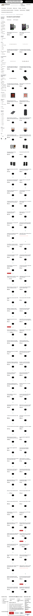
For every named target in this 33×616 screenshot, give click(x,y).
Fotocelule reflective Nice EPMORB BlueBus (11, 152)
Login (3, 600)
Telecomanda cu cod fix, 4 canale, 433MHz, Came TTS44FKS (12, 277)
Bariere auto (15, 8)
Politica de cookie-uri (26, 609)
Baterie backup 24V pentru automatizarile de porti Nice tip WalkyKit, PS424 (12, 437)
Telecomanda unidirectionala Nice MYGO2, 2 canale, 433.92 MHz (25, 118)
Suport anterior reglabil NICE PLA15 (12, 448)
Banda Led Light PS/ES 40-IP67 (25, 501)
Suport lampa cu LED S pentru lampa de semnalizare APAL (12, 469)
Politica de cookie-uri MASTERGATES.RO (18, 608)
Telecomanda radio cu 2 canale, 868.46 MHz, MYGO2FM (12, 480)
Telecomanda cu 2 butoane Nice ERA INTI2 (25, 84)
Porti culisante (9, 8)
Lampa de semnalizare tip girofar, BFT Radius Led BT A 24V (12, 234)
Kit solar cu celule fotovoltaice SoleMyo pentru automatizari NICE (25, 362)
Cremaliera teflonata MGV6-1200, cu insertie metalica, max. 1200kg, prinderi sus (25, 67)
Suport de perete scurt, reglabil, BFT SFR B (12, 352)
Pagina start (3, 14)
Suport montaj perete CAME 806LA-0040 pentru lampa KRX (12, 577)
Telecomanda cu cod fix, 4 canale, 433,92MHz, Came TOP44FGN (25, 566)
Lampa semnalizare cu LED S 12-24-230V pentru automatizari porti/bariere (12, 202)
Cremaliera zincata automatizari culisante (25, 244)
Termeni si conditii (26, 605)
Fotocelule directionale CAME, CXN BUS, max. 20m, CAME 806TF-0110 (25, 309)
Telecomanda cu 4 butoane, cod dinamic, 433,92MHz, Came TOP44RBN (12, 287)
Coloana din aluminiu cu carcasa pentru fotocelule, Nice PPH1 (25, 352)
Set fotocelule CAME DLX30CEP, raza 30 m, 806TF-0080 (25, 287)
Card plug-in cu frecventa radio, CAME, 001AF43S (25, 277)
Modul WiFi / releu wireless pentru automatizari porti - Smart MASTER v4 (13, 566)
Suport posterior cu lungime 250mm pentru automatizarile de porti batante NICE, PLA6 (25, 459)
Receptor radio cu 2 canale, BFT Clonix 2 (25, 180)
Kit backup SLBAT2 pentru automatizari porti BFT (11, 373)
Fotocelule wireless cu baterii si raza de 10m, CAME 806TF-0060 (12, 362)
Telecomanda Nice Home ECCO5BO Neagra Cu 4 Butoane (12, 101)
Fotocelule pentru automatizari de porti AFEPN (25, 191)
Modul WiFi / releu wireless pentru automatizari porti (25, 234)
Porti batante (3, 8)
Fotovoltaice (16, 10)
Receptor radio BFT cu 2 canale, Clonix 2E (25, 384)
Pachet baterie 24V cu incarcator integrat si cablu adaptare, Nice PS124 (25, 534)
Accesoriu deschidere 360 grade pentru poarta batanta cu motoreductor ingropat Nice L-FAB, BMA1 (12, 545)
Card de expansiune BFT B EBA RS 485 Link (25, 512)
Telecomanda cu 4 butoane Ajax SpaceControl (25, 330)
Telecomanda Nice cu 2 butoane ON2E (12, 555)
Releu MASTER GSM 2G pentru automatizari (12, 33)
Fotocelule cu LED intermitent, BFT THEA (25, 416)
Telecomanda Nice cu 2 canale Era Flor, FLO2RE (25, 202)
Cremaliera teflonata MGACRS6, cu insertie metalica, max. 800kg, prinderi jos (13, 50)
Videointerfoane (22, 10)
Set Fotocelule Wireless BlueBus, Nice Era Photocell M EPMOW (12, 180)
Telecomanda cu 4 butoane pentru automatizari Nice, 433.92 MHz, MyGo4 (12, 118)
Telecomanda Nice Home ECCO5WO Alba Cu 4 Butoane (25, 101)
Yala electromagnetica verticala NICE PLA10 (12, 405)
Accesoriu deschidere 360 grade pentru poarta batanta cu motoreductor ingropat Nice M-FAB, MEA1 (25, 394)
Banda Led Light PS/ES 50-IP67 (12, 501)
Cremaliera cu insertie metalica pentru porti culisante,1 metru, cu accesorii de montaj (12, 244)
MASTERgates (6, 611)
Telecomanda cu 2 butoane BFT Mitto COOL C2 (25, 212)
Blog (11, 600)
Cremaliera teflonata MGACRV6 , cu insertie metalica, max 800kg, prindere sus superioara (25, 50)
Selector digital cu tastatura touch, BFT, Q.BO (11, 394)
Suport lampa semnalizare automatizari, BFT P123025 (24, 448)
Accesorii (27, 10)
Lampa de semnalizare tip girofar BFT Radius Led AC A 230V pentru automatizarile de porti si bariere (25, 223)
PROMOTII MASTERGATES (16, 2)
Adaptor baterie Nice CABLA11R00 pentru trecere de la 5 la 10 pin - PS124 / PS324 (13, 534)
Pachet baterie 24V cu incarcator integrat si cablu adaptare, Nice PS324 (25, 523)
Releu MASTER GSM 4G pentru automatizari (25, 33)
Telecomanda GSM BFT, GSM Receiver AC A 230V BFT (24, 373)
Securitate (24, 8)
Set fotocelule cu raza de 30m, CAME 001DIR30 (12, 512)
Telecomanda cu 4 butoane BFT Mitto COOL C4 (12, 223)
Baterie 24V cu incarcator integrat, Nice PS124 (25, 427)
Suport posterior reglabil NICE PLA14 (25, 437)
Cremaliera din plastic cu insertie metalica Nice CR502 (25, 480)
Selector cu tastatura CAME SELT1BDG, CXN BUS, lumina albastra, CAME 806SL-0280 (12, 309)
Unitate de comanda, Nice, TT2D (12, 415)
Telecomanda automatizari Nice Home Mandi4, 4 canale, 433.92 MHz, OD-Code (12, 587)
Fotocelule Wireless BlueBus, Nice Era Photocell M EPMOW (25, 169)
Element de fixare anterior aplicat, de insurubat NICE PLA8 (13, 459)
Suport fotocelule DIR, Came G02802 (12, 319)
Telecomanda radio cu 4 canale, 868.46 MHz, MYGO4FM (12, 523)
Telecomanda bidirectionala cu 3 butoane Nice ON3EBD (25, 555)
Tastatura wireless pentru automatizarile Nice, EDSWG (24, 341)
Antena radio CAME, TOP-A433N (25, 297)
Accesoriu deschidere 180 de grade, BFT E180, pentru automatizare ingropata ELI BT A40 (25, 545)
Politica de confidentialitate (28, 607)
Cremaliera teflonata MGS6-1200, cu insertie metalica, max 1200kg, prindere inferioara (12, 84)
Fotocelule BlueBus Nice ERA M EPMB (12, 169)
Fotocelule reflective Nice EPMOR (13, 426)
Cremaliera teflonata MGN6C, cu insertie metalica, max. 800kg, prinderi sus (12, 67)
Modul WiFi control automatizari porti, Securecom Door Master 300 (25, 319)
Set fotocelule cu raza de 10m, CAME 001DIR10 (12, 266)
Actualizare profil (5, 601)
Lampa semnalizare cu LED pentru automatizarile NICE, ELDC (13, 135)
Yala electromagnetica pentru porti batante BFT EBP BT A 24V (12, 384)
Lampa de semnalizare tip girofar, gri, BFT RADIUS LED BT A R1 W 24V (25, 255)
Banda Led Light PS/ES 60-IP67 (12, 490)
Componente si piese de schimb (7, 12)
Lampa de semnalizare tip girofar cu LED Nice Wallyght (12, 255)
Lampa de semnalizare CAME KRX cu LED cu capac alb (25, 266)
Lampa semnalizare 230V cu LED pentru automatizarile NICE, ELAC (25, 135)
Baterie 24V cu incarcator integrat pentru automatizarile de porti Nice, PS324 (25, 405)
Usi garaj (19, 8)
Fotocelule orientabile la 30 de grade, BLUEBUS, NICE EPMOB (25, 469)
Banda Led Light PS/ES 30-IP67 (25, 490)
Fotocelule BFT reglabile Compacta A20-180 (11, 212)
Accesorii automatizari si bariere (10, 14)
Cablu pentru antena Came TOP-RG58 (12, 298)
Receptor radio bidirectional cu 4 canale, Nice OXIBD (12, 191)
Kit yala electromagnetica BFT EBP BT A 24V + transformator (25, 587)
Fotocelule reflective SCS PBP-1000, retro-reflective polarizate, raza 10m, (12, 341)
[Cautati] (17, 5)
